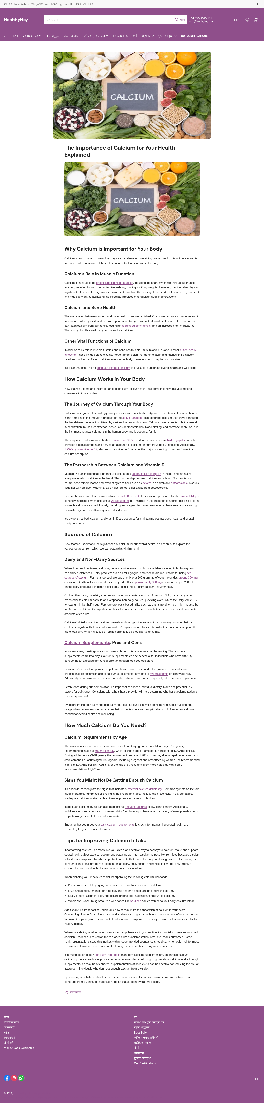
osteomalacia (179, 483)
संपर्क (135, 36)
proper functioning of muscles (114, 282)
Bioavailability (188, 496)
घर (5, 36)
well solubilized (120, 500)
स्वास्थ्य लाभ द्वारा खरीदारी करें (24, 36)
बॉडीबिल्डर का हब (120, 36)
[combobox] (115, 19)
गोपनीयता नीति (11, 1022)
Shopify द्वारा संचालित (39, 1093)
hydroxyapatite (176, 440)
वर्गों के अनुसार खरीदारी (94, 36)
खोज (6, 1032)
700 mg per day (104, 750)
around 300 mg (188, 577)
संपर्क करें (9, 1042)
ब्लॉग (6, 1017)
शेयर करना (75, 992)
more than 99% (123, 440)
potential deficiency (144, 789)
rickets (147, 483)
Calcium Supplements (87, 642)
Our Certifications (194, 36)
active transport (132, 417)
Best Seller (71, 36)
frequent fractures (136, 806)
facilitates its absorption (146, 473)
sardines (135, 901)
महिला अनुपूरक (52, 36)
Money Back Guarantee (19, 1047)
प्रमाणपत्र (9, 1027)
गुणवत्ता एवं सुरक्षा (165, 36)
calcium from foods (108, 954)
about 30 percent (128, 496)
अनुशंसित (146, 36)
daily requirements (118, 824)
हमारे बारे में (9, 1037)
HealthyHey (20, 1093)
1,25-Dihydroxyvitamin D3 (80, 449)
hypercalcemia (159, 673)
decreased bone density (136, 325)
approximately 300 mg (148, 582)
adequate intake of (113, 367)
